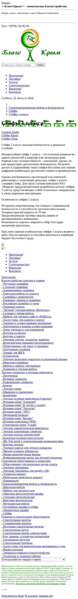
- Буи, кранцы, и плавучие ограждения (25, 536)
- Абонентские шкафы (15, 510)
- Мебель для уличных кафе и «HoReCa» (26, 316)
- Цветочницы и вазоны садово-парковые (27, 326)
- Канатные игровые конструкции (22, 437)
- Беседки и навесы (13, 336)
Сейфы (13, 110)
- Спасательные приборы (16, 542)
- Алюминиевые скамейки (17, 290)
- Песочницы (9, 375)
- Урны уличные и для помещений (22, 329)
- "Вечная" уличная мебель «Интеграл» (25, 310)
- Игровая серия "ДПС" (15, 411)
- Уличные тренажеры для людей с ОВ (25, 470)
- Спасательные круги (15, 529)
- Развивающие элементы (17, 382)
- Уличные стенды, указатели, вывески (25, 339)
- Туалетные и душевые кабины (21, 556)
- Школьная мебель (13, 487)
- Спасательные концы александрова (24, 533)
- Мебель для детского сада (18, 490)
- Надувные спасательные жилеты (22, 526)
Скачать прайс (10, 132)
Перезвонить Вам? (12, 595)
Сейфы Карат (9, 135)
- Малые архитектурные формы (20, 454)
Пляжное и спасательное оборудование (25, 516)
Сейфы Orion (9, 138)
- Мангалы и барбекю (14, 362)
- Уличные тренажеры (14, 467)
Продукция (16, 75)
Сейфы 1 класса (18, 114)
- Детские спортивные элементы (21, 431)
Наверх (6, 3)
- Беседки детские (12, 444)
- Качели (6, 385)
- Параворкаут (10, 480)
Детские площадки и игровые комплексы (27, 372)
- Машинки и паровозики (17, 392)
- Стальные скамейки (14, 287)
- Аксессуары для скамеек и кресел (23, 319)
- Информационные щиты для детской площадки (31, 457)
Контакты (15, 92)
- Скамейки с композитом (17, 296)
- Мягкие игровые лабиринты (19, 451)
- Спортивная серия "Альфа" (19, 424)
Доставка (14, 78)
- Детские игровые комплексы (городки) (26, 398)
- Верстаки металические (16, 500)
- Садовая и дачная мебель (17, 313)
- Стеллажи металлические (18, 497)
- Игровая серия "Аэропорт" (18, 401)
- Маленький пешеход (14, 415)
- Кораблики (9, 395)
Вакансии (15, 88)
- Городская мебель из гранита (20, 293)
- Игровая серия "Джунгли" (18, 408)
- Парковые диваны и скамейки (20, 300)
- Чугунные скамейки (14, 283)
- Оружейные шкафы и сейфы (19, 506)
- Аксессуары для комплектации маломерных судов (33, 546)
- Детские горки (11, 388)
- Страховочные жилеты (16, 523)
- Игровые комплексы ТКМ (18, 421)
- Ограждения (10, 355)
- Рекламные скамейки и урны (20, 303)
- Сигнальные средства (15, 539)
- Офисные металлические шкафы (22, 493)
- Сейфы (6, 513)
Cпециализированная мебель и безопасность (36, 107)
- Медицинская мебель (15, 503)
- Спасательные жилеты (16, 520)
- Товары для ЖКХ (13, 352)
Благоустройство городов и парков (23, 280)
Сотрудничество (19, 85)
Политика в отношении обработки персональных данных (41, 583)
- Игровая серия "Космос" (17, 418)
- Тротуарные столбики (15, 349)
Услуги (13, 82)
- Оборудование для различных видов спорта (29, 464)
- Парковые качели (12, 306)
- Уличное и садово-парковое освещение (26, 323)
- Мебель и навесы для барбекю (20, 365)
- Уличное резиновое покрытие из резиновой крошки (34, 359)
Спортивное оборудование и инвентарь (26, 460)
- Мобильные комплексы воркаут (21, 477)
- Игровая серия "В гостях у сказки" (23, 405)
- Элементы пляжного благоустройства (25, 552)
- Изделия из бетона (13, 332)
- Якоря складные (12, 549)
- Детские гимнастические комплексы (24, 428)
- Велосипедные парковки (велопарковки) (27, 342)
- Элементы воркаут (13, 474)
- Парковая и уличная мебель (19, 369)
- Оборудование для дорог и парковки (24, 346)
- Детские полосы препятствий (20, 434)
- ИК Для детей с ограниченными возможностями (32, 441)
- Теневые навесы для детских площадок (26, 447)
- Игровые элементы (14, 378)
